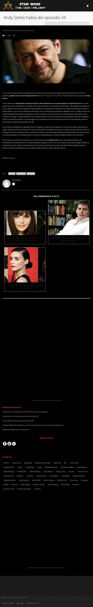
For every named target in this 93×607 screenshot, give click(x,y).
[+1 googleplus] (14, 444)
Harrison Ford (83, 472)
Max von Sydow (49, 480)
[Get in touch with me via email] (13, 184)
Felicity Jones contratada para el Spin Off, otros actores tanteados (25, 239)
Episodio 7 (56, 24)
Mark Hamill (36, 480)
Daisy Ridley (57, 96)
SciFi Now (11, 158)
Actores (12, 174)
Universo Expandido (24, 489)
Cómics (20, 467)
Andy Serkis (21, 174)
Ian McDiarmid (9, 476)
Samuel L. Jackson (39, 485)
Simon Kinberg (53, 485)
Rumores (15, 485)
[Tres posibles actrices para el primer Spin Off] (25, 264)
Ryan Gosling (25, 485)
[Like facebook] (5, 444)
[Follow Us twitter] (9, 444)
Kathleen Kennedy (79, 476)
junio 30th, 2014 (21, 30)
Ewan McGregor (9, 472)
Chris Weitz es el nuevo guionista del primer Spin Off (68, 239)
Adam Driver (16, 463)
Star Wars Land (9, 489)
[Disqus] (46, 333)
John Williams (54, 476)
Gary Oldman (48, 472)
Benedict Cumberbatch (43, 463)
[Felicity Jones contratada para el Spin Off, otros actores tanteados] (25, 223)
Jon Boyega (66, 476)
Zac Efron (37, 489)
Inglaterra (20, 476)
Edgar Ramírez (82, 467)
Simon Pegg (65, 485)
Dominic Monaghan (67, 467)
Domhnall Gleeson (51, 467)
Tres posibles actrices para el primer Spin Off (25, 286)
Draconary (7, 30)
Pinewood (84, 480)
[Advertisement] (46, 385)
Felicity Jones (22, 472)
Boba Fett (57, 463)
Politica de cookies (7, 603)
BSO (65, 463)
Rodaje (6, 485)
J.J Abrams (30, 476)
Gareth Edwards (34, 472)
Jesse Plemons (41, 476)
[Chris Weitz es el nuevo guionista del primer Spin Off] (68, 217)
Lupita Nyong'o (24, 480)
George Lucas (60, 472)
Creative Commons (33, 603)
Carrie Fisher (74, 463)
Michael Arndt (62, 480)
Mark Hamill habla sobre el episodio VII (15, 430)
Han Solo (72, 472)
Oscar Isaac (74, 480)
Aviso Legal (20, 603)
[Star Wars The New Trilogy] (24, 5)
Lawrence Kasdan (10, 480)
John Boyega (46, 96)
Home (48, 24)
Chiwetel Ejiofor (9, 467)
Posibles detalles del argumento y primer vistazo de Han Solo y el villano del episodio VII (32, 425)
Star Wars (30, 174)
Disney (39, 467)
